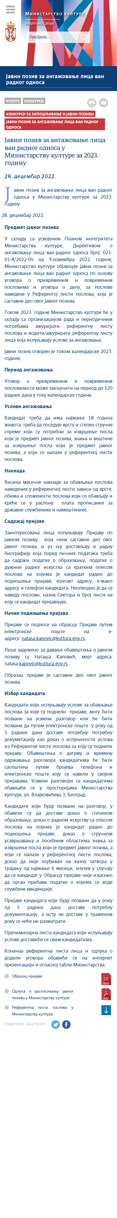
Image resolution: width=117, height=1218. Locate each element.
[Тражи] (83, 37)
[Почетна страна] (10, 32)
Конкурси (34, 101)
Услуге (13, 101)
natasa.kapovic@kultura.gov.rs (53, 638)
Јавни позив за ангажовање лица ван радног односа (55, 79)
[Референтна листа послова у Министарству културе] (106, 1010)
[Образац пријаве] (106, 979)
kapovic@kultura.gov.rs (43, 663)
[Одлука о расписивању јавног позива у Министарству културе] (106, 994)
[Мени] (10, 9)
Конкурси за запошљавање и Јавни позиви (50, 114)
